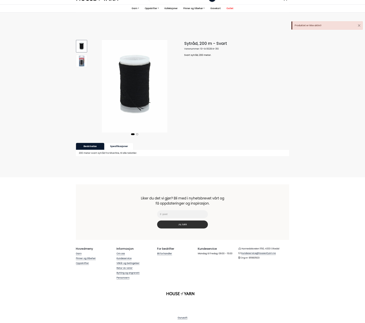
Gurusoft (182, 317)
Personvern (122, 277)
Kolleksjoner (171, 8)
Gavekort (215, 8)
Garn (134, 8)
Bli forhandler (164, 253)
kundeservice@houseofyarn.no (258, 253)
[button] (133, 134)
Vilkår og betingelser (128, 263)
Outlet (229, 8)
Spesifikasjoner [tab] (119, 146)
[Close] (359, 25)
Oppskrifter (151, 8)
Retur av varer (124, 268)
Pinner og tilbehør (193, 8)
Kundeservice (124, 258)
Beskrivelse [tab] (90, 146)
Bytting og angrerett (128, 272)
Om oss (120, 253)
